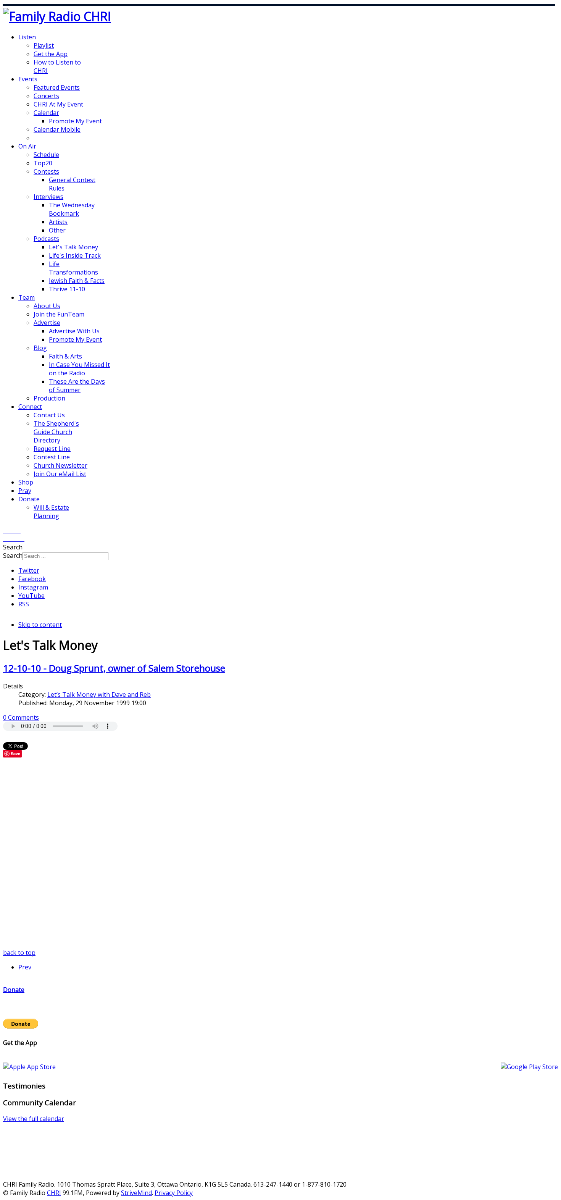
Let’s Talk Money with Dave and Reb (99, 694)
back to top (19, 952)
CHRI (54, 1193)
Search (13, 555)
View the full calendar (33, 1118)
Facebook (32, 579)
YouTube (31, 595)
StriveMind (136, 1193)
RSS (23, 604)
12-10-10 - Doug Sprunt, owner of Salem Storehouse (114, 668)
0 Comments (21, 717)
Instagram (33, 587)
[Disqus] (280, 852)
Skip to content (40, 624)
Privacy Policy (174, 1193)
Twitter (28, 570)
